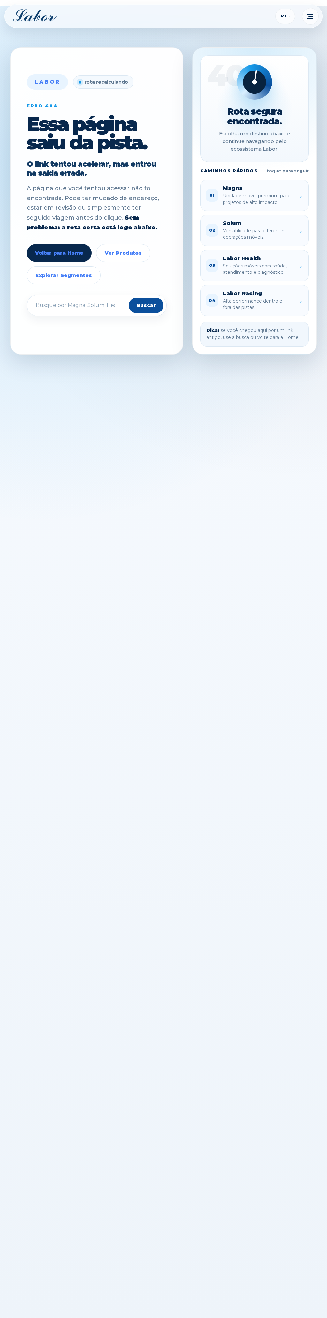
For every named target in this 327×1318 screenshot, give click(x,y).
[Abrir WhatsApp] (310, 1301)
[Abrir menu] (310, 16)
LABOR (47, 82)
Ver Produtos (123, 253)
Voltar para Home (59, 253)
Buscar (146, 305)
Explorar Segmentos (63, 275)
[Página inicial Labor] (35, 16)
